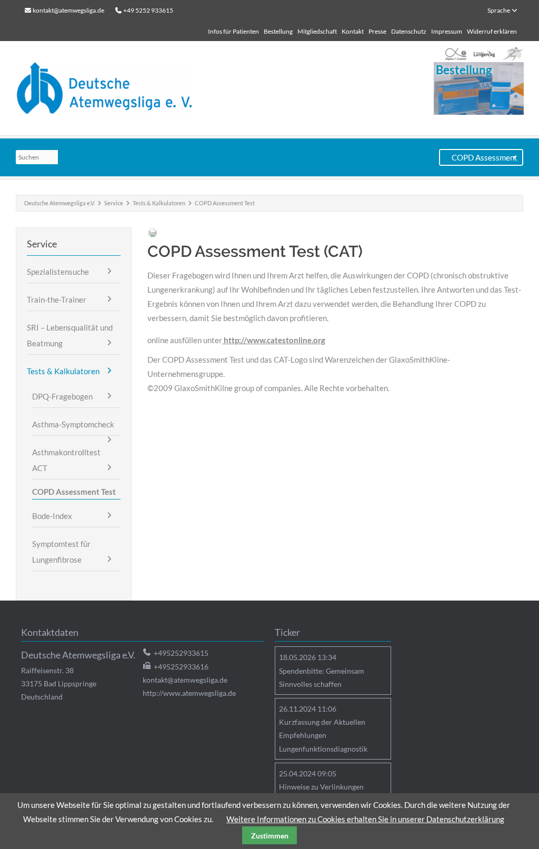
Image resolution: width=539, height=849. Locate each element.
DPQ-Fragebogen (62, 396)
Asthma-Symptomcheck (73, 424)
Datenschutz (408, 31)
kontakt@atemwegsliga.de (68, 10)
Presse (377, 31)
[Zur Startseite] (195, 88)
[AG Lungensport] (512, 54)
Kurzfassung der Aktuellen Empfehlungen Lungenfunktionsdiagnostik (323, 735)
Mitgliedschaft (317, 31)
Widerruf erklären (492, 31)
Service (113, 202)
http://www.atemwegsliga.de (189, 692)
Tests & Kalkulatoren (159, 202)
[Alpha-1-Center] (455, 54)
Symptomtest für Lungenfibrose (61, 551)
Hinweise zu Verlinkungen (321, 786)
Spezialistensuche (58, 271)
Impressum (446, 31)
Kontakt (353, 31)
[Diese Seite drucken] (152, 234)
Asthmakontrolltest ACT (66, 460)
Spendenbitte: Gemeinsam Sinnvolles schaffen (321, 677)
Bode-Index (52, 516)
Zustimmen (269, 835)
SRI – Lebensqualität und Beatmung (70, 335)
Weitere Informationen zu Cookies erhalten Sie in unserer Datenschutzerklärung (365, 819)
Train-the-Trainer (56, 299)
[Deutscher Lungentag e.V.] (484, 54)
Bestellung (278, 31)
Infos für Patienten (233, 31)
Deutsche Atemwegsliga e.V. (59, 202)
